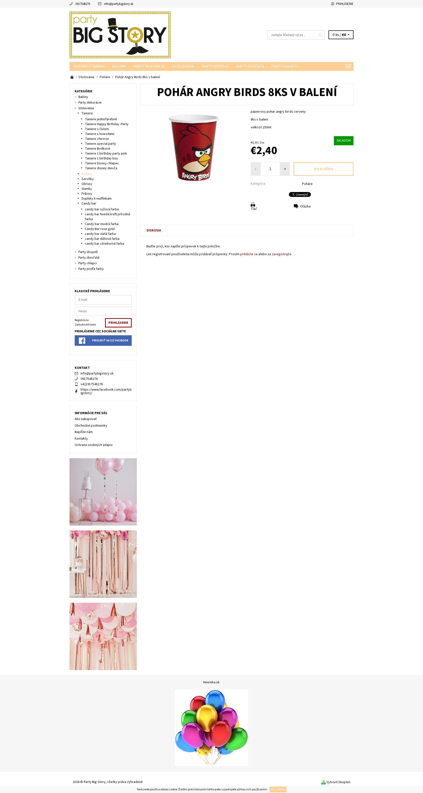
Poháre (307, 183)
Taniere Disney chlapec (102, 163)
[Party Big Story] (120, 34)
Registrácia (82, 320)
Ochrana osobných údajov (94, 445)
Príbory (87, 193)
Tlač (254, 208)
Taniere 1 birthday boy (101, 158)
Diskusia (154, 230)
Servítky (88, 179)
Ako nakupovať (86, 419)
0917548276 (82, 4)
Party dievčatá (250, 66)
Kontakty (81, 438)
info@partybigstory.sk (118, 4)
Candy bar (89, 203)
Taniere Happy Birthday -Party (107, 124)
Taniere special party (100, 143)
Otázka (305, 206)
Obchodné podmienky (91, 425)
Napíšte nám (84, 432)
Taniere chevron (97, 138)
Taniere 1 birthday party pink (106, 153)
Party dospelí (215, 66)
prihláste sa (249, 254)
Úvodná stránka (89, 66)
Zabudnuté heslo (85, 325)
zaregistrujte (281, 254)
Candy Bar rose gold (100, 229)
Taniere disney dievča (101, 168)
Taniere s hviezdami (99, 134)
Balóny (119, 66)
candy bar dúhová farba (102, 238)
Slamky (87, 188)
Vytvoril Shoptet (338, 782)
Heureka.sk (211, 682)
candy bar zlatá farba (100, 233)
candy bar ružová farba (102, 209)
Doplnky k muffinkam (97, 198)
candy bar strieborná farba (104, 243)
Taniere (87, 113)
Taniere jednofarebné (101, 119)
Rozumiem (278, 789)
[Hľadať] (321, 35)
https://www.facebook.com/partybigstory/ (106, 391)
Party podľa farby (91, 268)
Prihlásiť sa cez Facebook (110, 340)
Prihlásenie (344, 4)
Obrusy (87, 183)
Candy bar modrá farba (101, 224)
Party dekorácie (149, 66)
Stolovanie (183, 66)
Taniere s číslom (97, 129)
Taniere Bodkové (97, 148)
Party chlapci (284, 66)
